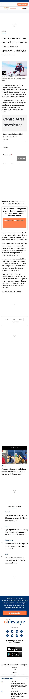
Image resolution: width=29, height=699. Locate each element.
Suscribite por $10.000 (22, 4)
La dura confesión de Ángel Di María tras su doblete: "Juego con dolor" (16, 546)
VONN (20, 319)
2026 (14, 319)
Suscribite (14, 613)
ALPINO (7, 319)
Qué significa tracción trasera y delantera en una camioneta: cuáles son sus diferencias (16, 532)
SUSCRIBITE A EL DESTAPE (14, 220)
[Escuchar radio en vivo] (2, 8)
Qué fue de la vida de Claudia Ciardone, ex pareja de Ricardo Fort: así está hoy (16, 518)
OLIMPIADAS (15, 322)
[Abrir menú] (2, 4)
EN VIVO (25, 8)
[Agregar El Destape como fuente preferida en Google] (14, 58)
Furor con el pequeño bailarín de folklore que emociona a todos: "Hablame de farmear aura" (14, 471)
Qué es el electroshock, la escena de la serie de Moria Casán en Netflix (15, 560)
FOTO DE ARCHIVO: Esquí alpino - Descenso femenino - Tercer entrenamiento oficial (14, 78)
